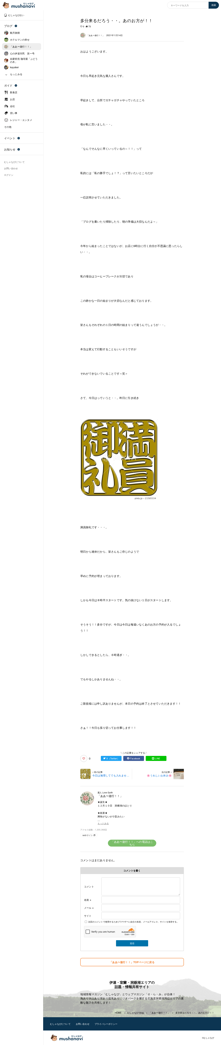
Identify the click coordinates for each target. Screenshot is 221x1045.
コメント (89, 886)
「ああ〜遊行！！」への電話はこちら (132, 843)
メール (89, 907)
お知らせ (9, 149)
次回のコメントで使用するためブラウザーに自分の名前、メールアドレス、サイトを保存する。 (133, 921)
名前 (87, 900)
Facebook (135, 758)
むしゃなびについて (60, 1023)
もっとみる (103, 823)
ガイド (8, 85)
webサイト (88, 835)
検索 (214, 5)
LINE (157, 758)
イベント (9, 138)
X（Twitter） (112, 758)
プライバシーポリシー (106, 1023)
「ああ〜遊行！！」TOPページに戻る (132, 962)
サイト (88, 915)
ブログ (8, 26)
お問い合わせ (82, 1023)
